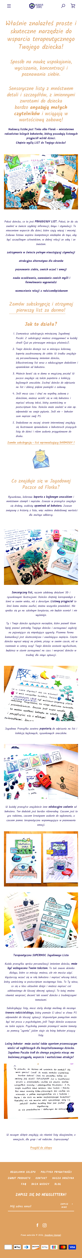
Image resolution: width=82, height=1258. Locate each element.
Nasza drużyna (63, 1178)
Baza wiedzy (40, 1184)
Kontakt (41, 1178)
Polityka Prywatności (56, 1172)
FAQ (23, 1184)
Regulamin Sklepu (23, 1172)
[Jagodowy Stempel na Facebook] (37, 1225)
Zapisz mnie (64, 1206)
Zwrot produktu (19, 1178)
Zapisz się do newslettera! (41, 1195)
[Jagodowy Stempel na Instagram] (45, 1225)
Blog (58, 1184)
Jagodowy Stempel (52, 1235)
